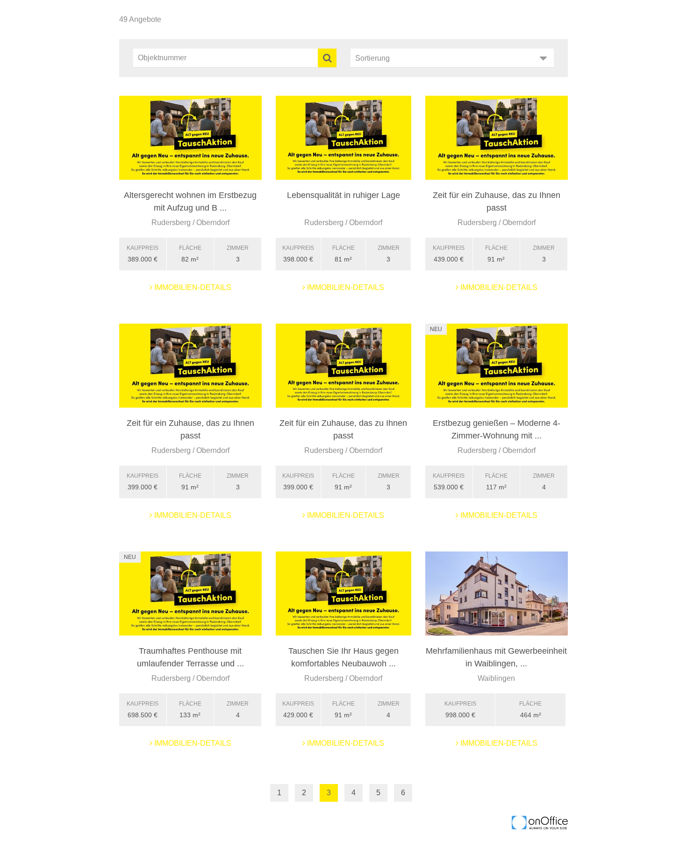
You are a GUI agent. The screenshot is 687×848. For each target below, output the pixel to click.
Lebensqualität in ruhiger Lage (343, 195)
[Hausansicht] (496, 593)
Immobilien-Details (191, 287)
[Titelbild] (190, 138)
